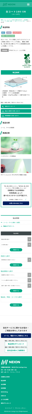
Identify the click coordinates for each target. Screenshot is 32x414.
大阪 (5, 370)
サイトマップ (8, 408)
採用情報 (3, 388)
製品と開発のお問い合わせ (12, 111)
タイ (8, 372)
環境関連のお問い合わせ (12, 115)
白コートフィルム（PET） (20, 21)
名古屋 (8, 370)
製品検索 (3, 380)
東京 (2, 370)
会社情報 (3, 384)
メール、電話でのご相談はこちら (16, 335)
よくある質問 (4, 399)
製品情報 (26, 19)
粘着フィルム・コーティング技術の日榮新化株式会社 (11, 19)
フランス (17, 372)
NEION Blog (4, 392)
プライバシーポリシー (20, 408)
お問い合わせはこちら (16, 203)
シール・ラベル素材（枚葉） (7, 21)
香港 (2, 372)
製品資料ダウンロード (16, 344)
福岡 (12, 370)
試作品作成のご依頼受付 (16, 350)
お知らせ (3, 396)
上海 (5, 372)
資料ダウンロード (10, 106)
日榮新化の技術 (5, 377)
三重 (15, 370)
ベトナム (12, 372)
